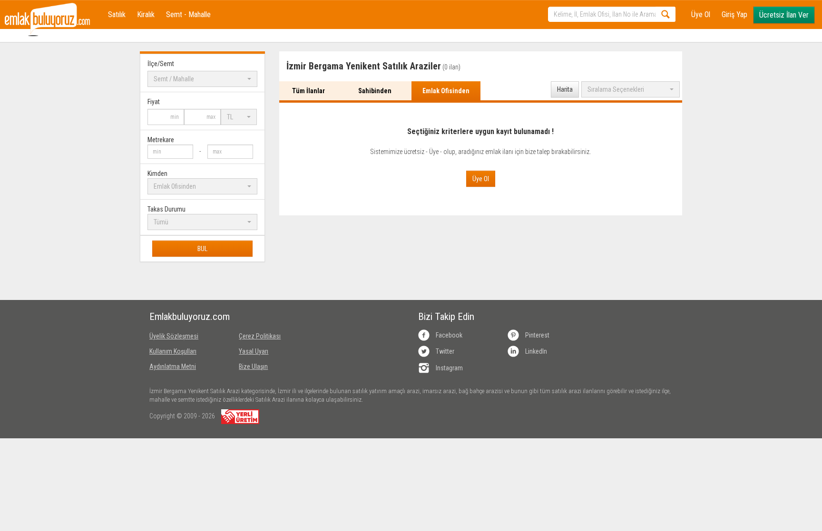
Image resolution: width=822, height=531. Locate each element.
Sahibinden (374, 91)
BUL (202, 248)
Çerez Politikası (260, 336)
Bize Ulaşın (253, 366)
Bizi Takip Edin (446, 316)
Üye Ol (700, 14)
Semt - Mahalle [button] (188, 14)
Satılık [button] (117, 14)
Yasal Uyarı (253, 351)
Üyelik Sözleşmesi (173, 336)
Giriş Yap (734, 14)
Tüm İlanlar (308, 91)
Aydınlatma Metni (172, 366)
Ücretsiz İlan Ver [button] (784, 14)
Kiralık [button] (146, 14)
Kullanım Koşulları (172, 351)
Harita (565, 89)
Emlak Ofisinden (446, 91)
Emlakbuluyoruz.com (187, 316)
